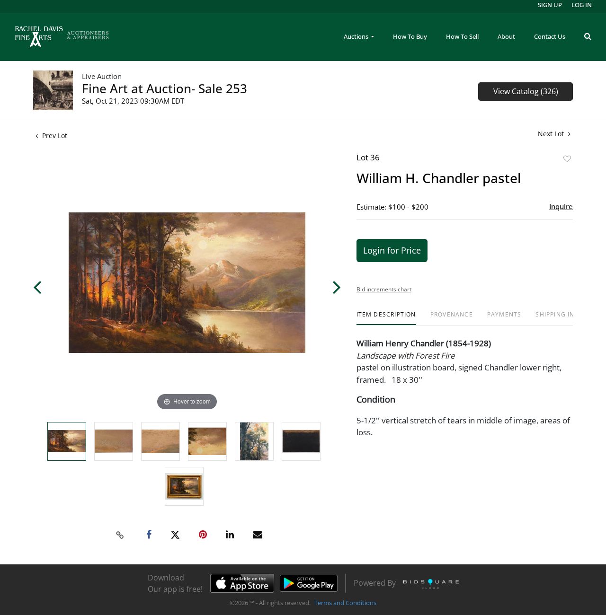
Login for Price (392, 250)
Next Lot (552, 134)
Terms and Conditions (345, 602)
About (506, 36)
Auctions (357, 36)
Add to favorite (567, 158)
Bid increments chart (383, 289)
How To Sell (462, 36)
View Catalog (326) (525, 91)
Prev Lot (53, 135)
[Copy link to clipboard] (120, 535)
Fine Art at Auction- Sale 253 (164, 88)
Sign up (550, 4)
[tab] (386, 318)
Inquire (561, 206)
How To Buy (410, 36)
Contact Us (549, 36)
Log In (581, 4)
